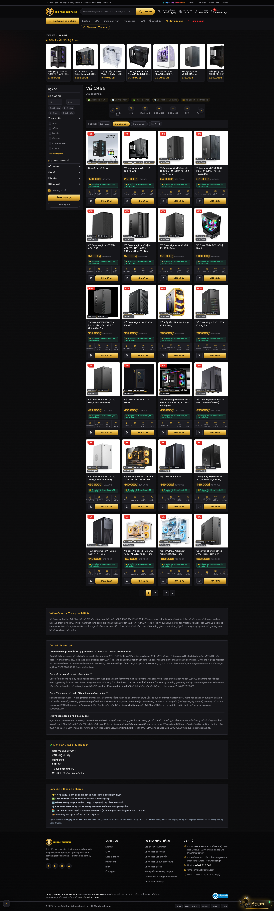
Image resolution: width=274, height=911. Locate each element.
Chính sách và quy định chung (159, 861)
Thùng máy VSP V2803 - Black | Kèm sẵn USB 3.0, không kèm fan (101, 325)
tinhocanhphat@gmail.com (200, 870)
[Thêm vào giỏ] (91, 201)
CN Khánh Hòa (194, 857)
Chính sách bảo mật (154, 881)
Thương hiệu (64, 118)
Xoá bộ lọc (64, 204)
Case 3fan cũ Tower (98, 168)
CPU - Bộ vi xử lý (61, 755)
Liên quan (104, 124)
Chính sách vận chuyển (156, 856)
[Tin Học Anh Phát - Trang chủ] (62, 12)
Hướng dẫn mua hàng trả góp (159, 871)
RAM (142, 21)
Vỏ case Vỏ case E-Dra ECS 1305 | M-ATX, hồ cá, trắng (138, 552)
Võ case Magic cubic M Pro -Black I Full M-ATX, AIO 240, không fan (175, 402)
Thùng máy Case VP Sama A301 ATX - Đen (102, 552)
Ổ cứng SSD (155, 21)
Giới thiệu (202, 3)
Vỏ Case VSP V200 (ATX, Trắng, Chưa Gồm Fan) (101, 478)
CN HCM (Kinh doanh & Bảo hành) (204, 846)
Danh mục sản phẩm (64, 21)
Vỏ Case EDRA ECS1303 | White (137, 401)
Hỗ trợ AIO (64, 166)
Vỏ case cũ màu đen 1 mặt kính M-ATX (137, 169)
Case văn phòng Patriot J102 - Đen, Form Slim (209, 552)
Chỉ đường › (198, 853)
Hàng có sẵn (197, 21)
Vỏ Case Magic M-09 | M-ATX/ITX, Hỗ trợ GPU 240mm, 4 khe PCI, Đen (138, 248)
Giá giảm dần (139, 124)
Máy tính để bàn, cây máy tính (68, 773)
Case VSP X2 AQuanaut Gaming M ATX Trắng (172, 552)
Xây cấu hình (176, 21)
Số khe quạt (64, 184)
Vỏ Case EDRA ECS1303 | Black (209, 247)
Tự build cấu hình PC (63, 768)
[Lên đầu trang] (6, 903)
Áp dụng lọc (64, 197)
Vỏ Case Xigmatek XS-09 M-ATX (138, 324)
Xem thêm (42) (55, 153)
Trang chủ (50, 35)
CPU (97, 21)
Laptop (86, 21)
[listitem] (58, 62)
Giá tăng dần (121, 124)
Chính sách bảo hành (155, 851)
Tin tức (191, 3)
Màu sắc (64, 178)
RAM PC (56, 764)
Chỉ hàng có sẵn (59, 190)
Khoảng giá (55, 96)
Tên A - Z (155, 124)
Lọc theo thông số (59, 160)
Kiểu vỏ (64, 172)
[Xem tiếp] (201, 110)
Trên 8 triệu (68, 113)
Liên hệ (225, 3)
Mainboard (129, 21)
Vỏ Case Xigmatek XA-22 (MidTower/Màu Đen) (210, 401)
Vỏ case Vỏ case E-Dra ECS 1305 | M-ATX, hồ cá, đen (138, 478)
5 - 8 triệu (54, 113)
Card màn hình (111, 21)
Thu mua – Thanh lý (96, 27)
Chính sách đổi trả (153, 866)
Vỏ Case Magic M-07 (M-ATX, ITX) (101, 247)
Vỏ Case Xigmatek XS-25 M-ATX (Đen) (174, 247)
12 (166, 593)
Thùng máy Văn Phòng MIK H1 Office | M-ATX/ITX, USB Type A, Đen (174, 171)
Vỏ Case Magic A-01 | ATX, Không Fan (210, 324)
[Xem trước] (112, 110)
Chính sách (214, 3)
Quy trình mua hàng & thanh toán (161, 876)
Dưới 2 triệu (55, 108)
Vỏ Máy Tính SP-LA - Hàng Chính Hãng (174, 324)
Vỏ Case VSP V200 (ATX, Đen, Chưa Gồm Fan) (101, 401)
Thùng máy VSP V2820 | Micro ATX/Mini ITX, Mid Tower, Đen (209, 171)
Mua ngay (106, 201)
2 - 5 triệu (68, 108)
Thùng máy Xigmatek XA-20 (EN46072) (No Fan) (210, 478)
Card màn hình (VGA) (63, 750)
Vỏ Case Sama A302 (171, 476)
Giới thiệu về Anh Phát (155, 846)
